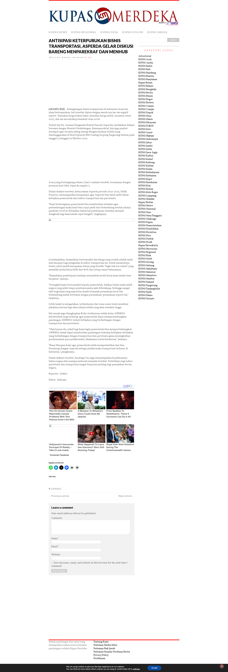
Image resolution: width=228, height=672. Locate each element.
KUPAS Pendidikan (148, 229)
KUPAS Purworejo (147, 249)
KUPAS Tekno (145, 295)
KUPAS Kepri (145, 179)
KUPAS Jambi (145, 146)
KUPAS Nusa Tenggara (150, 215)
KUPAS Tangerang (147, 285)
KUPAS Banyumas (147, 79)
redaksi (67, 57)
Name (54, 538)
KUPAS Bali (144, 69)
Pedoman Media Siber (105, 645)
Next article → (126, 495)
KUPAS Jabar (145, 142)
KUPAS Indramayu (148, 139)
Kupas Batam (145, 82)
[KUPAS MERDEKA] (114, 15)
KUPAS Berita (145, 92)
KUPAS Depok (145, 112)
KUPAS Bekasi (145, 86)
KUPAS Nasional (147, 209)
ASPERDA (56, 488)
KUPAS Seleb (145, 258)
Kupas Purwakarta (148, 245)
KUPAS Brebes (146, 102)
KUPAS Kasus (145, 169)
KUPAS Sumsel (146, 282)
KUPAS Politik (145, 239)
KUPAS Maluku (146, 199)
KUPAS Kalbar (145, 155)
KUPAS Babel (145, 66)
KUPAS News (58, 32)
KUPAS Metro (80, 57)
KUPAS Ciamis (146, 106)
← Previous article (59, 495)
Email (54, 546)
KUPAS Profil (145, 242)
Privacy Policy (101, 655)
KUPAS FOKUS (146, 126)
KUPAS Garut (145, 132)
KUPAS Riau (144, 255)
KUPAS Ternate (146, 298)
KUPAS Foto (144, 129)
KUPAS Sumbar (146, 278)
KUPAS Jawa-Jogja (147, 152)
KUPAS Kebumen (147, 175)
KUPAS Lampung (147, 195)
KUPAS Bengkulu (147, 89)
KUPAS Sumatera (147, 275)
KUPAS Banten (146, 76)
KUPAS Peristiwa (147, 232)
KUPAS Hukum (146, 136)
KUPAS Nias (144, 212)
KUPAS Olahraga (147, 219)
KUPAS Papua (145, 222)
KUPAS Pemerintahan (150, 225)
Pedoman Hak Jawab (104, 648)
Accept (154, 668)
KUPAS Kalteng (146, 162)
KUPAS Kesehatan (147, 182)
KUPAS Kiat (144, 185)
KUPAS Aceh (145, 59)
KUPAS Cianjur (146, 109)
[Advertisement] (91, 86)
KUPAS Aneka (157, 32)
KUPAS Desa (109, 32)
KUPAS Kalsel (145, 159)
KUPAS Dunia (145, 119)
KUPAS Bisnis (145, 96)
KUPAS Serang (146, 262)
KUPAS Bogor (145, 99)
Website (55, 554)
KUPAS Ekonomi (147, 122)
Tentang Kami (101, 642)
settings (136, 669)
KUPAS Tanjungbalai (149, 288)
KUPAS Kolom (132, 32)
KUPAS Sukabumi (147, 269)
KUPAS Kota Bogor (148, 192)
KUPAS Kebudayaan (148, 172)
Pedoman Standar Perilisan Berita (112, 652)
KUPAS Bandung (147, 73)
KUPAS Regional (84, 32)
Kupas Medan (145, 202)
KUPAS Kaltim (146, 166)
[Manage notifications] (222, 666)
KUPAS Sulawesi (147, 272)
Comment (56, 518)
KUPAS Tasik (145, 292)
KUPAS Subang (146, 265)
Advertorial (144, 56)
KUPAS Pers (144, 235)
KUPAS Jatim (145, 149)
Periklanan (99, 658)
